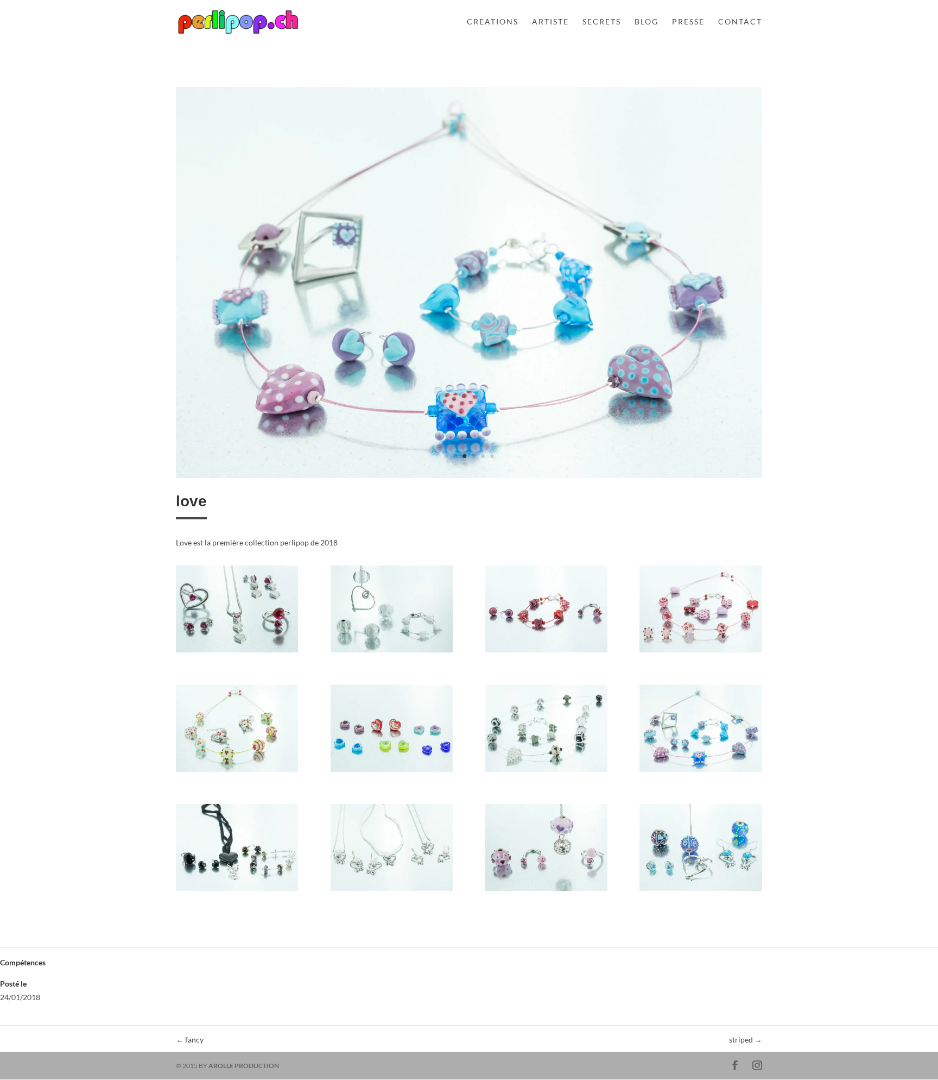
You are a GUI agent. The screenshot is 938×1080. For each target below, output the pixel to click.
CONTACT (740, 22)
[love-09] (237, 890)
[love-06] (392, 771)
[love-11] (546, 890)
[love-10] (469, 477)
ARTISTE (550, 22)
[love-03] (546, 652)
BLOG (646, 22)
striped (745, 1039)
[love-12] (700, 890)
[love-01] (237, 652)
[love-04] (700, 652)
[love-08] (700, 771)
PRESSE (688, 22)
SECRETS (601, 22)
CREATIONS (492, 22)
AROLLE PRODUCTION (243, 1066)
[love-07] (546, 771)
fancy (190, 1039)
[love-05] (237, 771)
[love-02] (392, 652)
